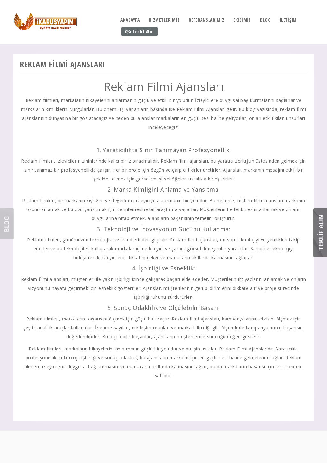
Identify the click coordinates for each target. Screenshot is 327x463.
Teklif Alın (142, 31)
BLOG (265, 20)
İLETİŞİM (288, 20)
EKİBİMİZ (242, 20)
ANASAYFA (130, 20)
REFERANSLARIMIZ (206, 20)
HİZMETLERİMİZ (164, 20)
